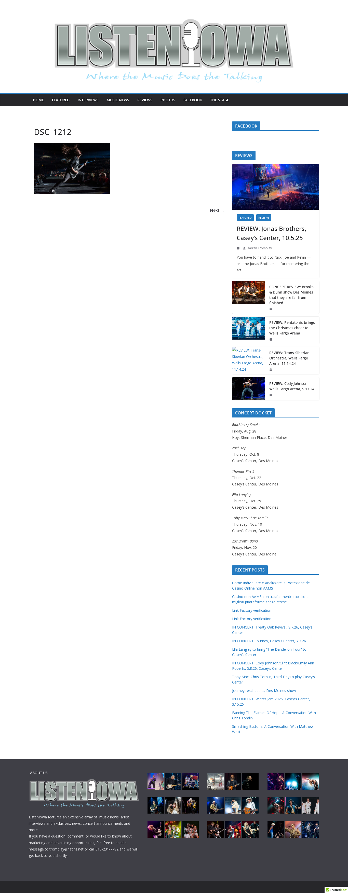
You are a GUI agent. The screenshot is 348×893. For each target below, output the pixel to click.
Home (38, 99)
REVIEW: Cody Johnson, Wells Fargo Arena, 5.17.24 (291, 386)
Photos (167, 99)
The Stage (219, 99)
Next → (217, 210)
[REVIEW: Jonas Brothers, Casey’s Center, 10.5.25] (275, 187)
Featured (61, 99)
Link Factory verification (251, 610)
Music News (118, 99)
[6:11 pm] (271, 369)
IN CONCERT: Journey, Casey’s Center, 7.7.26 (269, 640)
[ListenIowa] (174, 47)
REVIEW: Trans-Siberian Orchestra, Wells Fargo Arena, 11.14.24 (289, 358)
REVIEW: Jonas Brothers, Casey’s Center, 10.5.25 (271, 233)
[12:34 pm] (271, 309)
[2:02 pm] (271, 339)
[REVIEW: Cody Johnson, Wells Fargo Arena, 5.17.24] (248, 388)
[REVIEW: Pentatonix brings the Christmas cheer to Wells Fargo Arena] (248, 330)
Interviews (88, 99)
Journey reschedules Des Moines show (264, 690)
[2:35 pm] (239, 248)
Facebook (192, 99)
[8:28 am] (271, 395)
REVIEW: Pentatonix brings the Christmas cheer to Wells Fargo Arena (292, 328)
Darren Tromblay (259, 248)
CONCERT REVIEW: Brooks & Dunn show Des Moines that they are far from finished (291, 294)
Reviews (144, 99)
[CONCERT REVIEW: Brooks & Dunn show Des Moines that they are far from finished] (248, 297)
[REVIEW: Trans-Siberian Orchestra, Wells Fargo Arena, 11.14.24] (248, 360)
